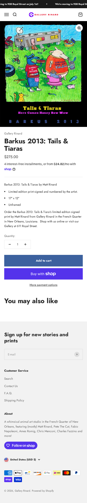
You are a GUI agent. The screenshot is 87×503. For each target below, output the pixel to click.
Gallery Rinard (13, 133)
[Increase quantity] (25, 244)
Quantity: (9, 236)
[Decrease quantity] (9, 244)
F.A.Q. (8, 393)
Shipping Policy (14, 400)
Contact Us (11, 386)
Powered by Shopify (43, 491)
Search (8, 379)
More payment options (43, 285)
